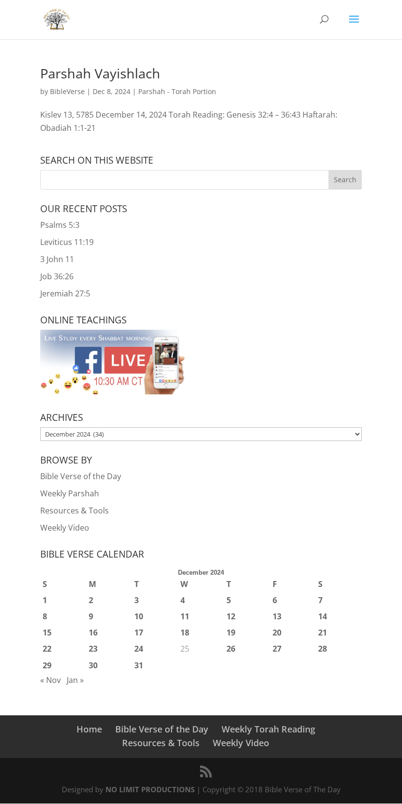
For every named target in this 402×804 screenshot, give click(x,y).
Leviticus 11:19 (67, 242)
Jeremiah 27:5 (65, 293)
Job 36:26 (57, 276)
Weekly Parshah (69, 493)
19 (230, 632)
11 (184, 616)
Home (89, 729)
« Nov (50, 680)
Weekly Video (64, 527)
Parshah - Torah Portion (177, 91)
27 (277, 648)
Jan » (75, 680)
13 (277, 616)
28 (322, 648)
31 (138, 665)
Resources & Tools (74, 510)
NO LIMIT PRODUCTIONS (150, 789)
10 (138, 616)
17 (138, 632)
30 (93, 665)
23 (93, 648)
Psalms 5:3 (59, 224)
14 (322, 616)
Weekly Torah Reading (268, 729)
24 (138, 648)
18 (184, 632)
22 (47, 648)
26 (230, 648)
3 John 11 (57, 259)
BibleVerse (67, 91)
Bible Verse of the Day (80, 476)
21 (322, 632)
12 (230, 616)
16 (93, 632)
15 (47, 632)
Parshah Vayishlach (100, 73)
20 (277, 632)
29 (47, 665)
